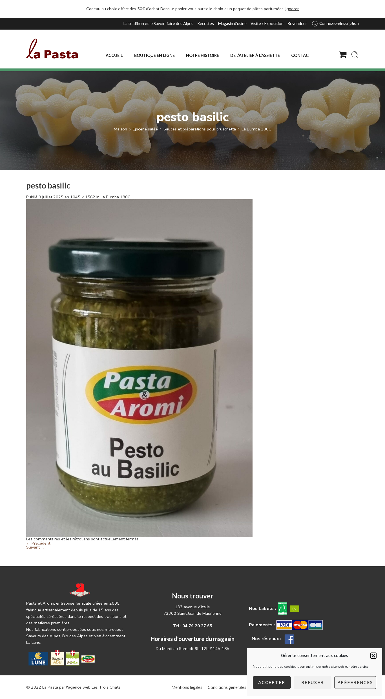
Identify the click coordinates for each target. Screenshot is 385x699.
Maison (120, 129)
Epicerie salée (145, 129)
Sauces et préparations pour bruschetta (199, 129)
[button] (373, 655)
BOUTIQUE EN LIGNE (154, 55)
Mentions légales (186, 687)
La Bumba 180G (256, 129)
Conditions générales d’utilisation (238, 687)
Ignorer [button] (292, 9)
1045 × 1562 (82, 197)
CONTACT (301, 55)
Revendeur (297, 23)
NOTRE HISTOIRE (202, 55)
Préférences (355, 682)
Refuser (312, 682)
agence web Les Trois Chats (94, 687)
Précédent (38, 543)
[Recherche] (355, 55)
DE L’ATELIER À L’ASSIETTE (255, 55)
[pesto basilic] (139, 367)
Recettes (205, 23)
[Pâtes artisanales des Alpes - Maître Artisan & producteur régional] (52, 49)
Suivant (35, 547)
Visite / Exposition (267, 23)
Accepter (271, 682)
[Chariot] (343, 55)
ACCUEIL (114, 55)
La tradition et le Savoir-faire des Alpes (158, 23)
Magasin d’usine (232, 23)
